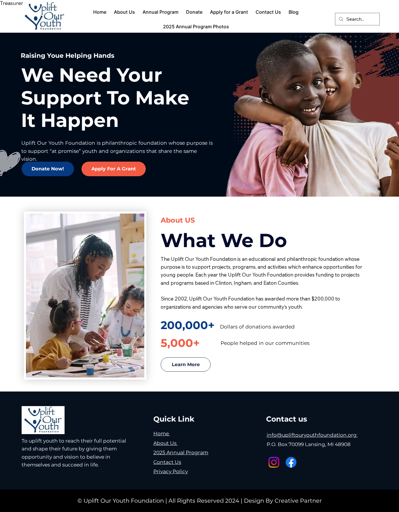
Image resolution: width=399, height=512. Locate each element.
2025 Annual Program (180, 452)
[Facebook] (291, 462)
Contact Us (167, 462)
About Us (165, 443)
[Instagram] (274, 462)
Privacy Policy (170, 471)
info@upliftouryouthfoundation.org (312, 435)
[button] (48, 169)
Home (161, 433)
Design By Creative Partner (283, 500)
